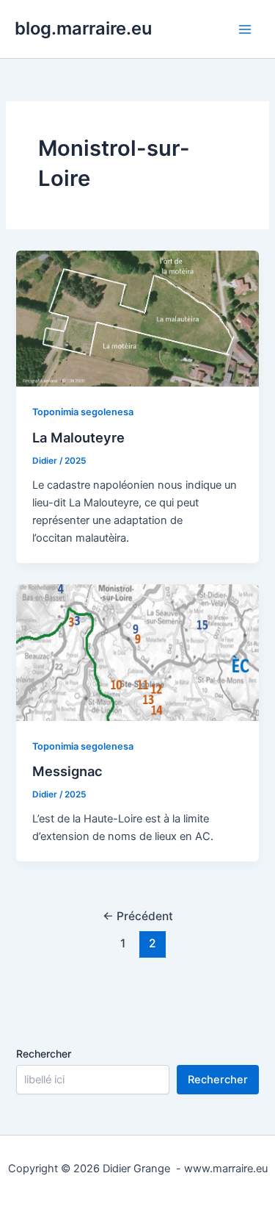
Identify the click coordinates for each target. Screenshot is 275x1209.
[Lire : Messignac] (137, 652)
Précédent (138, 916)
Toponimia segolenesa (82, 411)
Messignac (67, 771)
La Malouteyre (78, 437)
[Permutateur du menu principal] (245, 29)
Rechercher (43, 1053)
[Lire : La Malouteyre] (137, 318)
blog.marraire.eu (83, 28)
